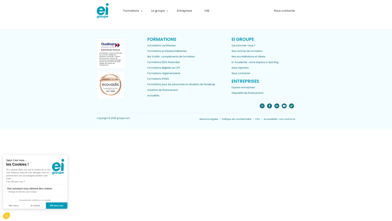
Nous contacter (284, 11)
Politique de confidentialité (236, 119)
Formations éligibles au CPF (163, 68)
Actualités (153, 95)
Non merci (14, 205)
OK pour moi (56, 205)
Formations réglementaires (163, 73)
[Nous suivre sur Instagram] (262, 105)
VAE (206, 11)
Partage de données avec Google (23, 192)
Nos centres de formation (247, 51)
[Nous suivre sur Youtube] (284, 105)
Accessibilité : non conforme (279, 119)
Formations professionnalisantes (167, 51)
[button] (6, 215)
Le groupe (158, 11)
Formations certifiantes (161, 45)
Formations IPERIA (158, 79)
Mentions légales (209, 119)
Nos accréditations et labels (248, 56)
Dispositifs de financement (248, 93)
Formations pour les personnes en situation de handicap (181, 84)
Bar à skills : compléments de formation (171, 56)
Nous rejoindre (240, 68)
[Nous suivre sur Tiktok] (291, 105)
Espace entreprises (243, 87)
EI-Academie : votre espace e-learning (255, 62)
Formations (131, 11)
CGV (257, 119)
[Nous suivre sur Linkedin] (277, 105)
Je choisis (35, 205)
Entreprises (184, 11)
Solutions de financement (162, 90)
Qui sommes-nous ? (243, 45)
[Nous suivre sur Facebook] (269, 105)
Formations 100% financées (163, 62)
